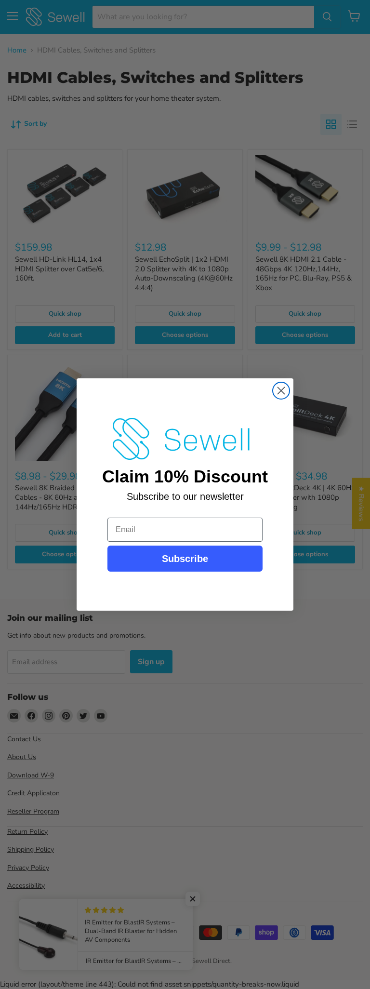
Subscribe (185, 558)
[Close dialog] (281, 390)
